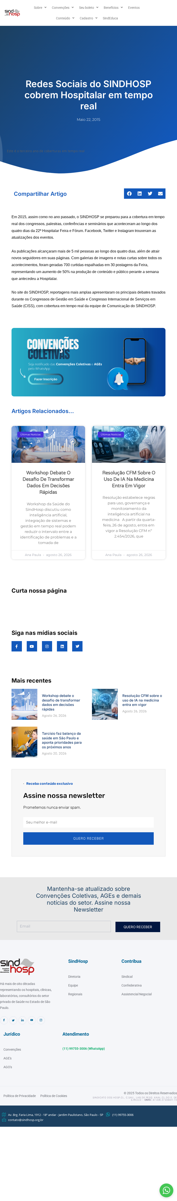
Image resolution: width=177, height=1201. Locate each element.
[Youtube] (32, 1020)
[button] (166, 1190)
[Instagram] (41, 1020)
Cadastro (86, 18)
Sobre (38, 7)
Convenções (60, 7)
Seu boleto (86, 7)
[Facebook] (4, 1020)
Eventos (134, 7)
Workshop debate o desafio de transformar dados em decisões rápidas (61, 702)
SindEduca (110, 18)
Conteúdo (63, 18)
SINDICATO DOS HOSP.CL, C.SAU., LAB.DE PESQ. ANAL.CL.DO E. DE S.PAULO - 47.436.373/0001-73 (135, 1098)
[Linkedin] (22, 1020)
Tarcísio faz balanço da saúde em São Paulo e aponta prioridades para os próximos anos (62, 740)
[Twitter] (13, 1020)
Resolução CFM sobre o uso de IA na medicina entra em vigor (128, 479)
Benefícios (111, 7)
